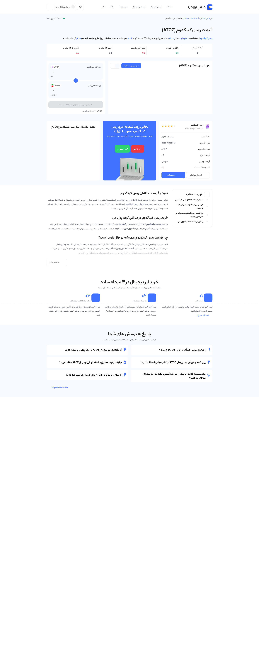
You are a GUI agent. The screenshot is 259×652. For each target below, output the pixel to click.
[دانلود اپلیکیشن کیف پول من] (80, 7)
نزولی (135, 149)
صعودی (120, 149)
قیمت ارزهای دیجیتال (191, 18)
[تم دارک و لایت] (50, 7)
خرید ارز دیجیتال (206, 18)
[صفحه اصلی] (200, 7)
